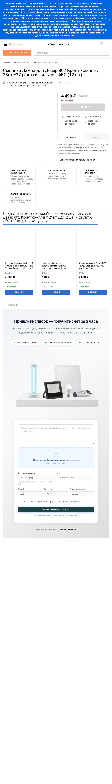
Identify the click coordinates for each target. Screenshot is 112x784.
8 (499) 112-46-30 (86, 160)
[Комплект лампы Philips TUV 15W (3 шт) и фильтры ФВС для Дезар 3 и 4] (93, 245)
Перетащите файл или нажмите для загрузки (56, 460)
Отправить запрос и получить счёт (56, 509)
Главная (6, 62)
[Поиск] (106, 52)
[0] (98, 44)
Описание (12, 305)
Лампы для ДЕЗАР (21, 62)
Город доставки (77, 489)
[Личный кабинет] (89, 44)
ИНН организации (26, 473)
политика (75, 501)
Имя (59, 473)
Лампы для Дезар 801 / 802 (45, 62)
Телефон (48, 489)
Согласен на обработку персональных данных (52, 501)
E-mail (21, 489)
